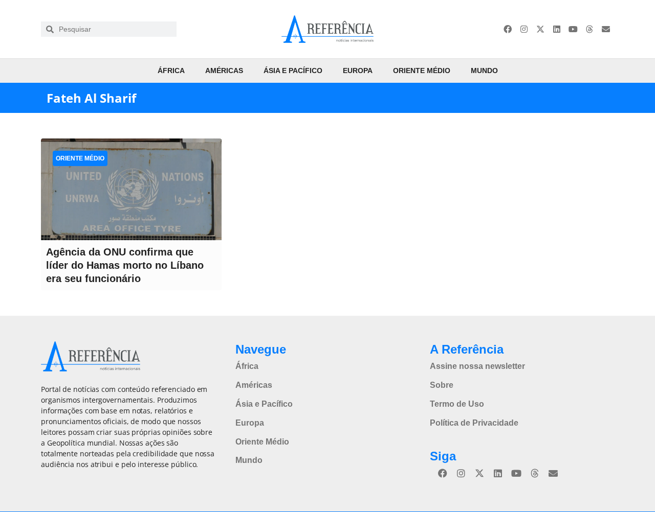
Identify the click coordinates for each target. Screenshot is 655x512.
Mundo (484, 70)
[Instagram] (524, 29)
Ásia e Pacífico (293, 70)
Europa (358, 70)
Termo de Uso (457, 404)
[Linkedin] (557, 29)
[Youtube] (573, 29)
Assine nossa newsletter (477, 366)
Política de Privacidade (474, 422)
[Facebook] (507, 29)
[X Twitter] (540, 29)
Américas (224, 70)
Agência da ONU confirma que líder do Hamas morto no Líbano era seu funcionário (125, 265)
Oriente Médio (421, 70)
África (171, 70)
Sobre (441, 385)
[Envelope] (606, 29)
